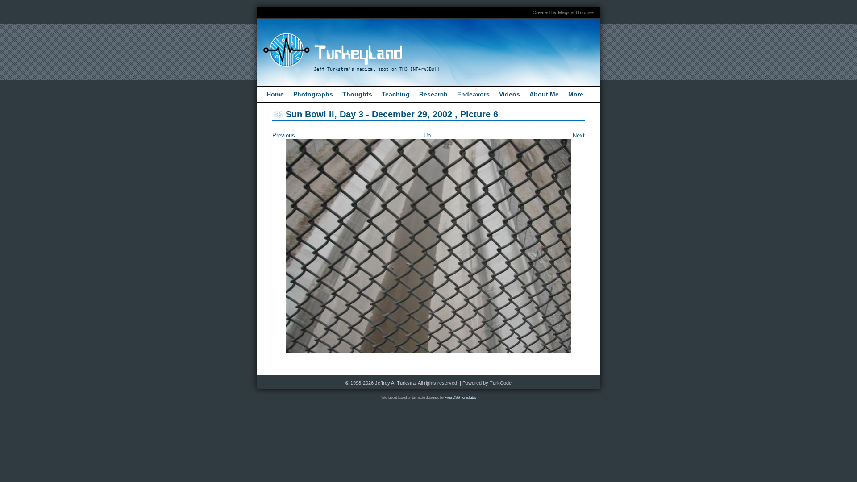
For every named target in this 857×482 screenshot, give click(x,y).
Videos (509, 94)
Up (427, 135)
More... (578, 94)
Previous (283, 135)
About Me (544, 94)
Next (579, 135)
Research (433, 94)
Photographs (313, 94)
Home (275, 94)
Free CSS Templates (460, 397)
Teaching (396, 94)
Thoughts (357, 94)
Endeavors (473, 94)
